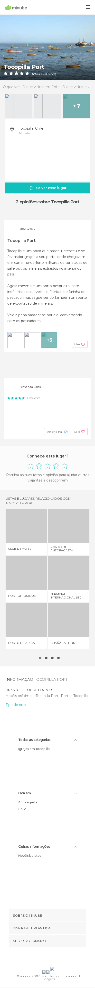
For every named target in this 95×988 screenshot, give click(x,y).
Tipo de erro (16, 704)
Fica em (24, 793)
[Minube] (16, 7)
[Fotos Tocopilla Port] (47, 47)
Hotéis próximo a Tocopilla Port (32, 696)
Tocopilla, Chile (31, 128)
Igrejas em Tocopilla (34, 749)
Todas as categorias (34, 740)
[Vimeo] (52, 957)
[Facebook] (40, 957)
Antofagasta (28, 802)
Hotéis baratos (29, 855)
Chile (22, 809)
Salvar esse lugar (51, 188)
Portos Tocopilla (74, 696)
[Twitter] (46, 957)
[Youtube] (59, 957)
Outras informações (34, 846)
